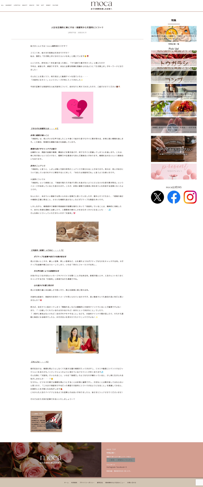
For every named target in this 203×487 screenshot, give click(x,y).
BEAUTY (24, 5)
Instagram (111, 467)
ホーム (66, 483)
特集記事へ (111, 453)
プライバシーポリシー (87, 483)
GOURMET (9, 5)
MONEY (48, 5)
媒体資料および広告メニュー (115, 483)
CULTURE (55, 5)
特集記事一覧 (173, 44)
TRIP (37, 5)
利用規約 (74, 483)
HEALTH (31, 5)
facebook (120, 467)
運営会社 (100, 483)
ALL (2, 5)
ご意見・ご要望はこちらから (120, 460)
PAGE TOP (111, 449)
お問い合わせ (131, 483)
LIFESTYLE (17, 5)
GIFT (42, 5)
